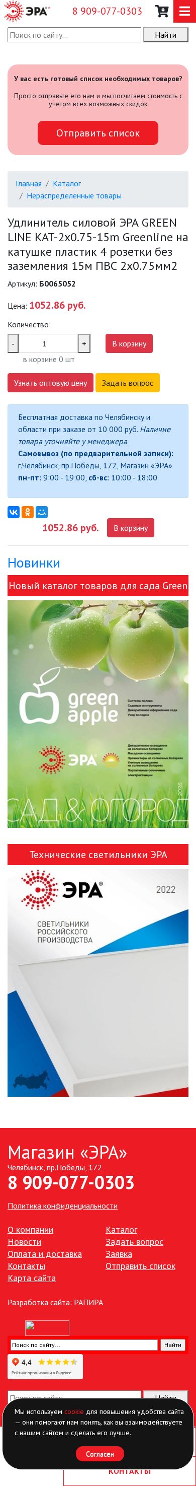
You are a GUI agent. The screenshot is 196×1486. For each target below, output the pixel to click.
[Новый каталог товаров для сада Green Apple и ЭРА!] (98, 714)
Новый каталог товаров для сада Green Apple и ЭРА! (98, 587)
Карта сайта (32, 1278)
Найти (165, 35)
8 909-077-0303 (107, 11)
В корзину (129, 343)
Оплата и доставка (45, 1253)
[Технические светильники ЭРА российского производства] (98, 983)
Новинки (34, 562)
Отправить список (98, 132)
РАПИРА (88, 1302)
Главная (29, 183)
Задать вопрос (127, 383)
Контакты (26, 1265)
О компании (30, 1229)
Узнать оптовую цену (50, 383)
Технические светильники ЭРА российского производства (98, 856)
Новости (24, 1241)
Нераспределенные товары (74, 195)
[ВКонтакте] (14, 512)
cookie (74, 1411)
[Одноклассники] (28, 512)
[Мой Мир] (42, 512)
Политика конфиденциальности (63, 1205)
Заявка (119, 1253)
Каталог (67, 183)
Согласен (100, 1453)
